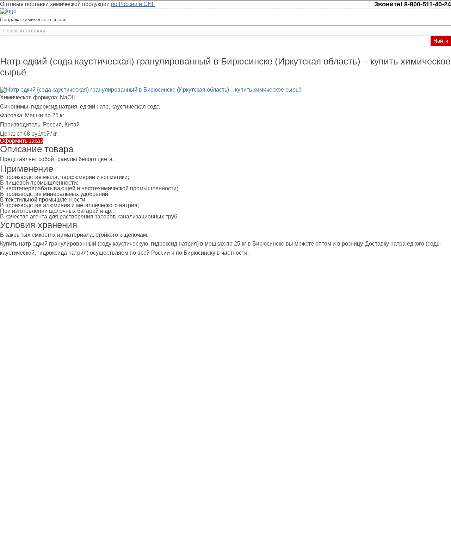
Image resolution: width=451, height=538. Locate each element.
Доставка (218, 51)
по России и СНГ (133, 4)
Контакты (283, 51)
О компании (251, 51)
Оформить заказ (21, 141)
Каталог (192, 51)
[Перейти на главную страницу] (8, 11)
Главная (166, 51)
